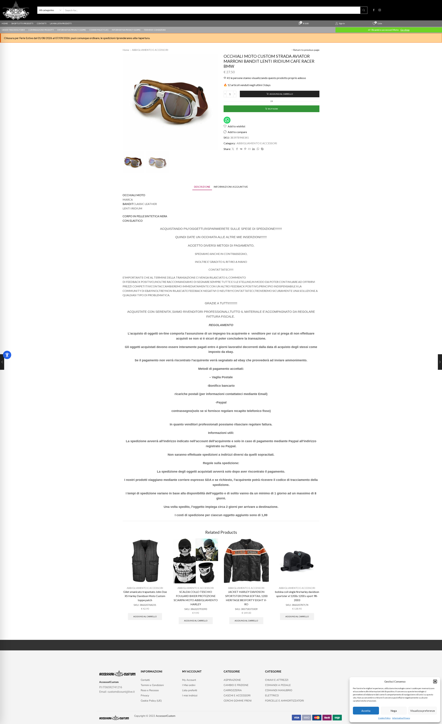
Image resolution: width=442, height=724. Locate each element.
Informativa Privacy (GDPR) (71, 30)
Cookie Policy (384, 718)
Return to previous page (306, 49)
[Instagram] (379, 10)
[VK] (241, 149)
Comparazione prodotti (41, 30)
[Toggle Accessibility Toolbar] (7, 354)
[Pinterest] (245, 149)
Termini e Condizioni (155, 30)
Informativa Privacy (401, 718)
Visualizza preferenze (422, 710)
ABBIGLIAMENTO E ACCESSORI (150, 49)
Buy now (273, 108)
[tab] (202, 186)
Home (126, 49)
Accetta (365, 710)
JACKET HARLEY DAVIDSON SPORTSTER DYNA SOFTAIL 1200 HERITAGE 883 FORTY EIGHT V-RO (246, 598)
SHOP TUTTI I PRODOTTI (22, 23)
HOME (5, 23)
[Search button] (363, 10)
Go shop (405, 29)
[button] (435, 681)
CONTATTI (41, 23)
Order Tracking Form (13, 30)
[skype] (261, 149)
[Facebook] (374, 10)
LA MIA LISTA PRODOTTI (61, 23)
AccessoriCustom (165, 716)
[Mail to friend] (249, 149)
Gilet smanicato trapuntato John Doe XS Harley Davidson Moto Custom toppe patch (145, 596)
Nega (394, 710)
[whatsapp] (258, 149)
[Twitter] (233, 149)
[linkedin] (253, 149)
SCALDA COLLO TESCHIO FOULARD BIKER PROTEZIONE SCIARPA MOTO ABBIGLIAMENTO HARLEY (196, 598)
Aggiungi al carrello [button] (145, 616)
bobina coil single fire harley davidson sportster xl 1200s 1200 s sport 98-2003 (297, 596)
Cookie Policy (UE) (98, 30)
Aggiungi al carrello (281, 94)
